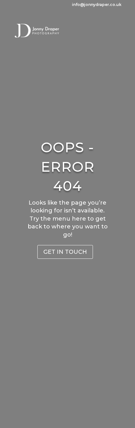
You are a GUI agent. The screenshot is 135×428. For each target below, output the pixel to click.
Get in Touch (65, 251)
